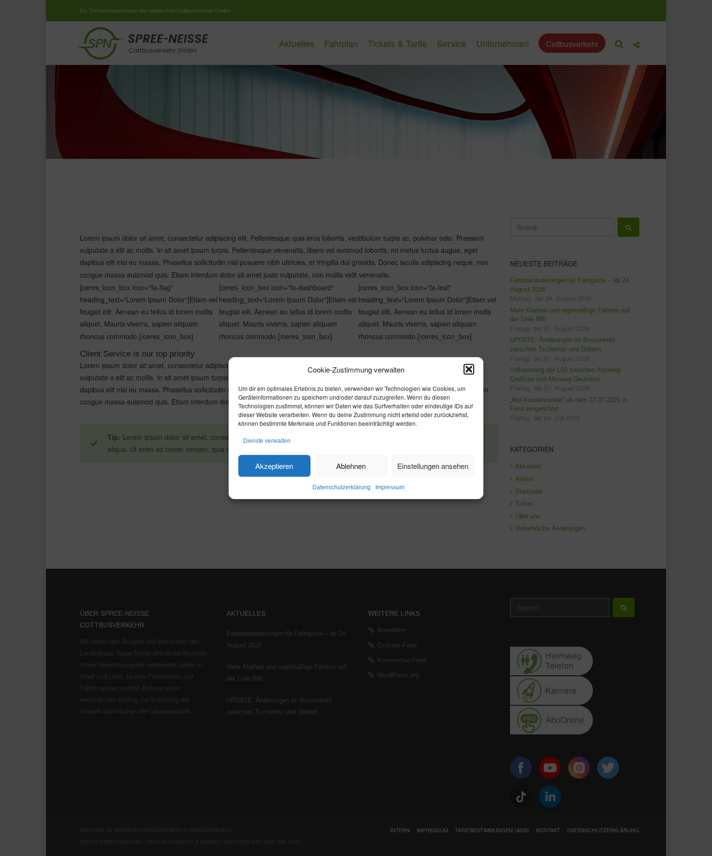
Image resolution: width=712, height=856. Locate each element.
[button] (469, 369)
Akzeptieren (274, 466)
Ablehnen (351, 466)
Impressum (389, 487)
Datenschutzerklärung (341, 487)
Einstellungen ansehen (432, 466)
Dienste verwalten (267, 440)
